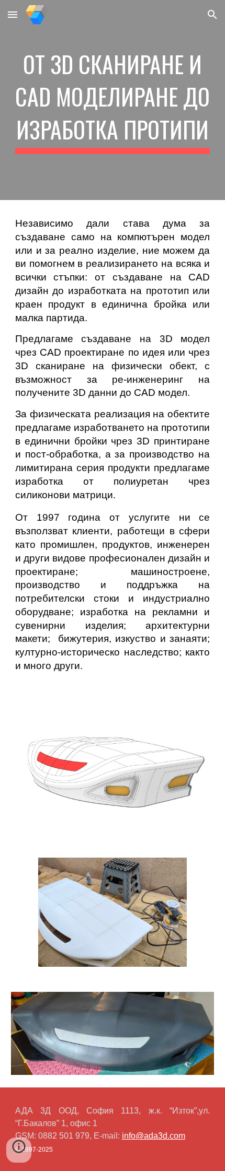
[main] (113, 100)
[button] (12, 14)
